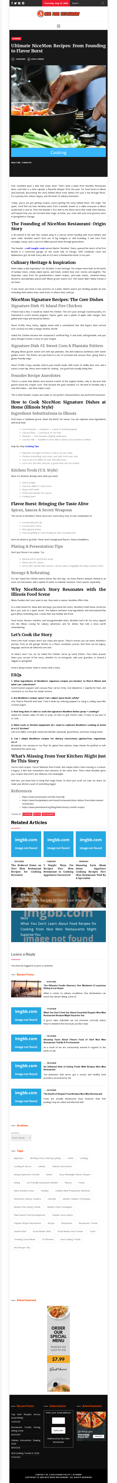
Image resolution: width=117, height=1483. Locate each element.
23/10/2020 (51, 1090)
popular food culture (62, 1214)
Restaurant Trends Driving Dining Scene (26, 1429)
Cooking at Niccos (22, 1166)
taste (92, 1231)
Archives (15, 1132)
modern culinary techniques (77, 1198)
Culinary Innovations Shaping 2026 (26, 1442)
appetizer (19, 1158)
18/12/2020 (19, 861)
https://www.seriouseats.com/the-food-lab (43, 796)
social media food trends (70, 1231)
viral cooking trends (70, 1239)
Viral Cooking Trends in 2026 (25, 1453)
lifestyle (52, 1198)
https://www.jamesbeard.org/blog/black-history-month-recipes (53, 807)
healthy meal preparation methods (72, 1190)
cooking (27, 814)
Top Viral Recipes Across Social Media (26, 1416)
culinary (42, 1166)
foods (81, 1182)
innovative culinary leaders (27, 1198)
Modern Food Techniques (59, 1206)
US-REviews (48, 1239)
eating (17, 1182)
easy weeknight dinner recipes (74, 1174)
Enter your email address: (58, 1412)
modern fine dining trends (27, 1206)
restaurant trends (88, 1223)
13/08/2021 (51, 861)
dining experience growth (27, 1174)
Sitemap (77, 1474)
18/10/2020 (51, 1063)
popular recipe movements (27, 1223)
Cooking (16, 38)
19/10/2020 (51, 1036)
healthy (45, 1190)
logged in (28, 965)
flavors (68, 1182)
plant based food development (29, 1214)
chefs (70, 1158)
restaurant (48, 814)
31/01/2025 (51, 982)
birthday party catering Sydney (45, 1158)
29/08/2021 (83, 861)
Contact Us (41, 1474)
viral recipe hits (22, 1247)
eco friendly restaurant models (42, 1182)
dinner (49, 1174)
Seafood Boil (20, 1231)
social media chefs (42, 1231)
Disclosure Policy (61, 1474)
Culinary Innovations (62, 1166)
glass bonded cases (24, 1190)
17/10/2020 (51, 1009)
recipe (37, 814)
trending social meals (24, 1239)
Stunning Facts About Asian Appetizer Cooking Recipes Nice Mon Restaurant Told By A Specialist (91, 872)
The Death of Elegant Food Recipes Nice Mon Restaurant (73, 1094)
